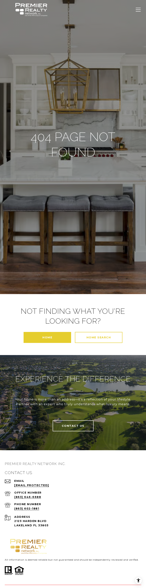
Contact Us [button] (73, 426)
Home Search (98, 337)
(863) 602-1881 (26, 508)
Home (47, 337)
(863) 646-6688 (27, 497)
